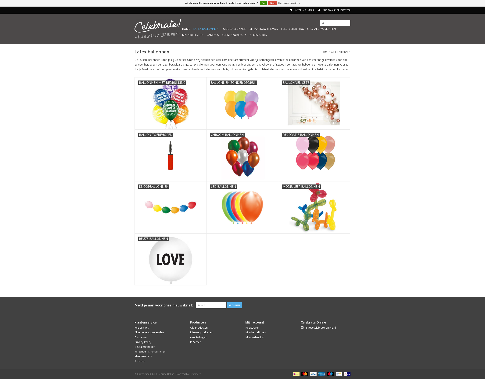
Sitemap (140, 361)
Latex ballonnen (205, 28)
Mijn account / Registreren (336, 10)
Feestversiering (292, 28)
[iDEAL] (296, 373)
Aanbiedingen (198, 337)
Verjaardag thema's (264, 28)
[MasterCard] (304, 373)
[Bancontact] (338, 373)
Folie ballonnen (234, 28)
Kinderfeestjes (192, 35)
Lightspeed (195, 374)
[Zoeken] (323, 23)
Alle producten (199, 327)
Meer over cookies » (289, 3)
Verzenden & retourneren (150, 351)
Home (186, 28)
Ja (263, 3)
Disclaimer (141, 337)
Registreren (252, 327)
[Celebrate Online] (158, 28)
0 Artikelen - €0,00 (304, 10)
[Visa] (313, 373)
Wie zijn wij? (142, 327)
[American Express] (321, 373)
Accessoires (258, 35)
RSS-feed (195, 342)
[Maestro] (330, 373)
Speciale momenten (321, 28)
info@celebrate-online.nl (321, 327)
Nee (272, 3)
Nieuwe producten (201, 332)
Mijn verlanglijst (254, 337)
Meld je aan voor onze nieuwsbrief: (164, 305)
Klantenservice (143, 356)
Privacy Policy (143, 342)
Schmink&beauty (234, 35)
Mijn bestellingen (255, 332)
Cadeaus (213, 35)
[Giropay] (346, 373)
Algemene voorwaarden (149, 332)
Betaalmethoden (145, 347)
